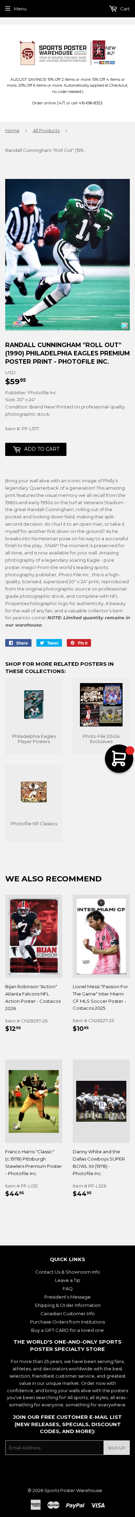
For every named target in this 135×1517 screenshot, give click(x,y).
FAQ (68, 1288)
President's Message (67, 1297)
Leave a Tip (67, 1280)
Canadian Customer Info (67, 1313)
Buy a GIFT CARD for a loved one (67, 1330)
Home (12, 130)
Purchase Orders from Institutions (67, 1322)
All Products (46, 130)
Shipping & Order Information (68, 1305)
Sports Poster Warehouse (73, 1490)
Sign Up (116, 1447)
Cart (124, 8)
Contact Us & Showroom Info (67, 1272)
